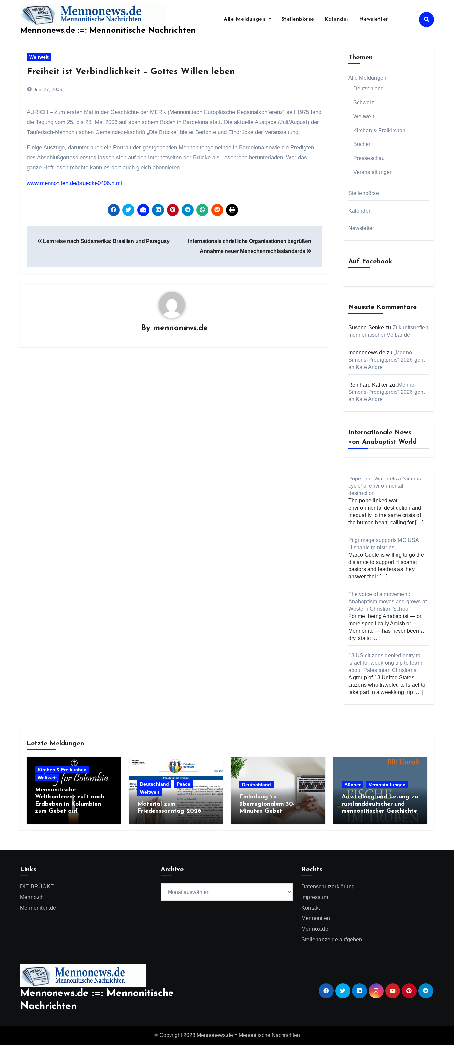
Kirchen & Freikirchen (379, 130)
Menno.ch (32, 897)
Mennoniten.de (38, 908)
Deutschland (368, 88)
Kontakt (310, 908)
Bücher (362, 144)
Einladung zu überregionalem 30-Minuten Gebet (267, 804)
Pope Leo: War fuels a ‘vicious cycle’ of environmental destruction (384, 486)
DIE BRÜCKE (37, 886)
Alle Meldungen (245, 19)
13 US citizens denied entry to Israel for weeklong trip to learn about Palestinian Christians (385, 663)
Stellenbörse (297, 19)
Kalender (336, 19)
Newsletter (374, 19)
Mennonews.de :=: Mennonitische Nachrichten (108, 31)
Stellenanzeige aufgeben (331, 939)
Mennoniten (315, 918)
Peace (183, 784)
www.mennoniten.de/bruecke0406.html (74, 183)
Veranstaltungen (373, 172)
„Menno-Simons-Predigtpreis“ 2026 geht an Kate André (386, 360)
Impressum (314, 897)
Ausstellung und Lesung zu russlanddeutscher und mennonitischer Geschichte (380, 804)
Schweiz (363, 102)
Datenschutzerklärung (328, 886)
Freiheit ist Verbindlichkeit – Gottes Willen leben (131, 71)
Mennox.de (314, 929)
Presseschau (369, 158)
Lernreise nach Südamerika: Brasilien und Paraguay (106, 241)
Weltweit (39, 57)
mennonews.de (180, 328)
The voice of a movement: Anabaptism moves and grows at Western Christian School (387, 601)
